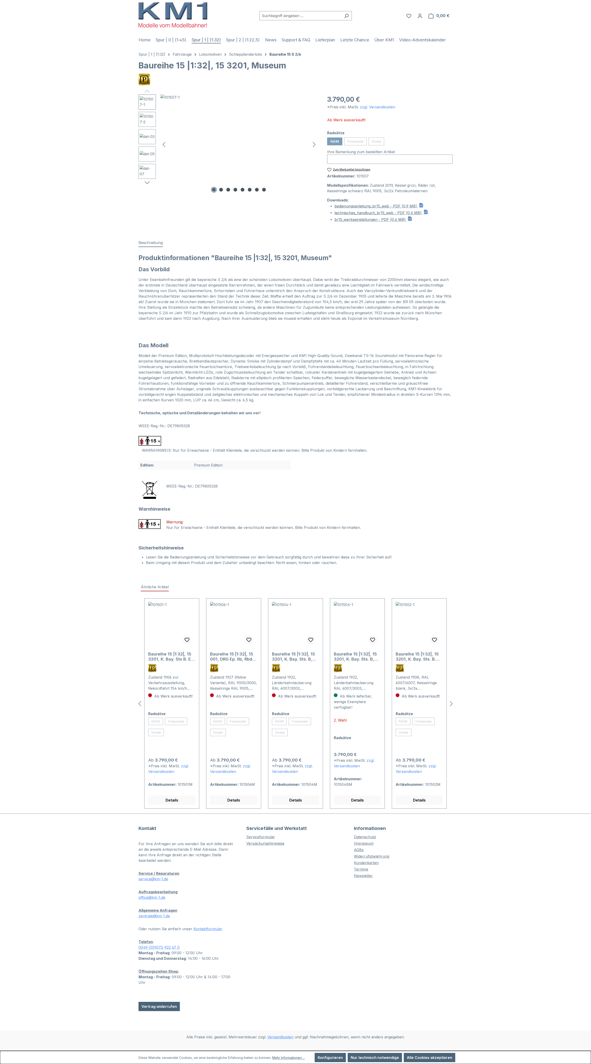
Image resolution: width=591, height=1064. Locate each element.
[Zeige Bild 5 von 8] (242, 190)
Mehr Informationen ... (288, 1058)
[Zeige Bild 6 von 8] (250, 190)
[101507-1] (239, 144)
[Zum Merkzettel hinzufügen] (187, 639)
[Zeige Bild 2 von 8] (221, 190)
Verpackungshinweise (265, 843)
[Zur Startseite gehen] (173, 14)
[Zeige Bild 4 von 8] (235, 190)
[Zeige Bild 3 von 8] (228, 190)
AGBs (359, 850)
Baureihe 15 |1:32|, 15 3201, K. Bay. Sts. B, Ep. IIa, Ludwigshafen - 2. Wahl (357, 657)
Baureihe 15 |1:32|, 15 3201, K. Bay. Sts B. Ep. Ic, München (171, 657)
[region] (228, 144)
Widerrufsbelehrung (371, 856)
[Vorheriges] (163, 144)
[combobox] (300, 15)
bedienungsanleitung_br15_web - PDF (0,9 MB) (376, 206)
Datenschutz (365, 837)
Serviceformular (260, 837)
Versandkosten (280, 1037)
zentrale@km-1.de (154, 916)
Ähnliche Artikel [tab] (155, 587)
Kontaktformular (207, 929)
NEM (336, 142)
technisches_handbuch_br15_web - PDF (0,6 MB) (379, 212)
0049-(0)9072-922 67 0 (159, 947)
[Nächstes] (314, 144)
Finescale (357, 142)
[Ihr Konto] (419, 15)
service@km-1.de (153, 879)
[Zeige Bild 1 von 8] (214, 190)
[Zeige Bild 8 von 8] (264, 190)
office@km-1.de (152, 897)
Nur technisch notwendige (375, 1057)
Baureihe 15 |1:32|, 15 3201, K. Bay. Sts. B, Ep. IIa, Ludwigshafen (294, 657)
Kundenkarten (366, 862)
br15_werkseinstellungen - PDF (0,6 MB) (371, 219)
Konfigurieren (330, 1057)
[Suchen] (346, 15)
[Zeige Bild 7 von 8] (257, 190)
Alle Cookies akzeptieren (429, 1057)
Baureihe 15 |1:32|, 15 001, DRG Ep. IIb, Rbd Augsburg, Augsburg (231, 657)
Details (172, 800)
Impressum (364, 843)
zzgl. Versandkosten (377, 107)
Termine (361, 869)
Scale (377, 142)
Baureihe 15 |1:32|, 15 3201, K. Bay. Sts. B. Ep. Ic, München (417, 657)
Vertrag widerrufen (159, 1006)
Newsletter (363, 875)
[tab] (151, 243)
